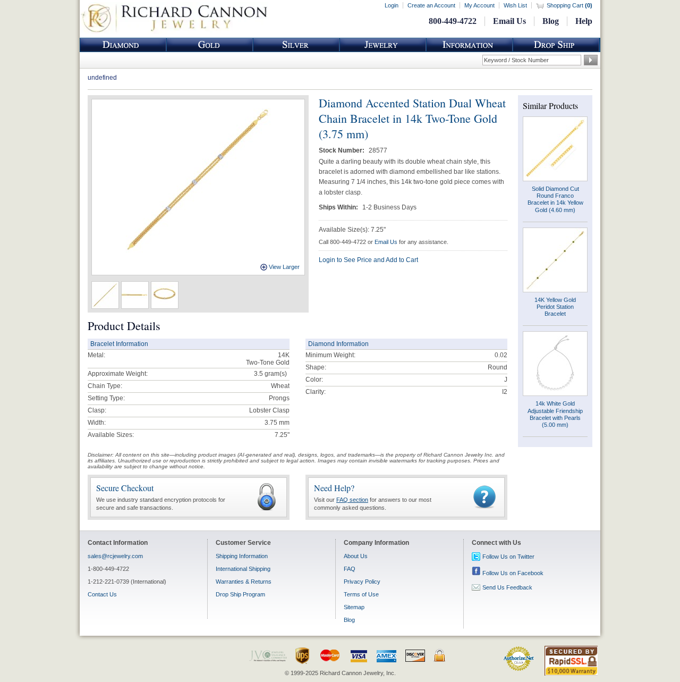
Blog (550, 21)
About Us (356, 556)
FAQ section (352, 499)
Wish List (515, 5)
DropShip (556, 45)
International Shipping (243, 569)
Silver (296, 45)
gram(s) (270, 373)
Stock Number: (342, 150)
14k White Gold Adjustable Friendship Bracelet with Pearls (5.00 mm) (555, 414)
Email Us (509, 21)
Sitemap (354, 607)
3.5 (258, 373)
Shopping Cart (569, 5)
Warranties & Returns (243, 581)
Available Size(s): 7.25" (352, 229)
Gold (210, 45)
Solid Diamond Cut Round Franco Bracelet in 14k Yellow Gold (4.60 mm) (555, 199)
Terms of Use (361, 594)
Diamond (123, 45)
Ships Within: (339, 207)
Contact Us (102, 594)
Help (583, 21)
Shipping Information (242, 556)
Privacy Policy (362, 581)
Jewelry (383, 45)
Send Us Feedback (507, 587)
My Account (479, 5)
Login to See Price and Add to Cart (368, 260)
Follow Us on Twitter (508, 556)
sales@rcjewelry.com (115, 556)
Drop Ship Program (240, 594)
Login (391, 5)
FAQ (349, 569)
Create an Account (431, 5)
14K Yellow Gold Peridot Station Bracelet (555, 307)
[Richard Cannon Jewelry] (174, 32)
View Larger (284, 267)
